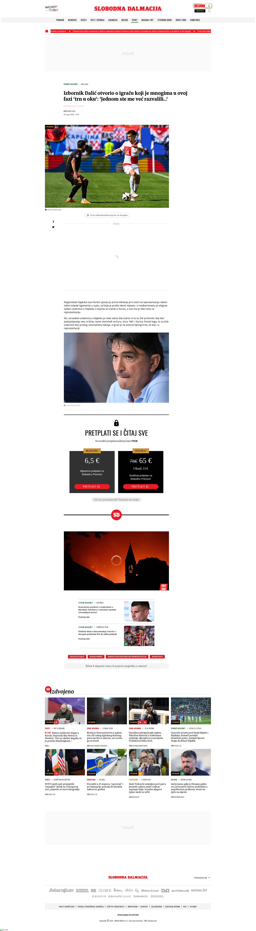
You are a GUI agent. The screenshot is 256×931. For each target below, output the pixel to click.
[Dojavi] (51, 8)
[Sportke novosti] (94, 890)
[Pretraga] (209, 11)
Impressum (132, 906)
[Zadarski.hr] (140, 896)
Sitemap (193, 906)
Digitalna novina (172, 906)
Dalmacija (112, 20)
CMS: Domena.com (150, 920)
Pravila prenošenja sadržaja (91, 906)
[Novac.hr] (199, 890)
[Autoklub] (180, 890)
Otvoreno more (165, 20)
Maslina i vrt (147, 20)
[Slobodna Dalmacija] (128, 8)
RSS (185, 906)
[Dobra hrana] (150, 890)
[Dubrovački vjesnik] (119, 896)
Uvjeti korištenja (66, 906)
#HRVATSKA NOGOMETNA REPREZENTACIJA (127, 657)
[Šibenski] (157, 896)
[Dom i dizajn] (165, 890)
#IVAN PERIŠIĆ (96, 657)
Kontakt (144, 906)
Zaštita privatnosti (116, 906)
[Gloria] (129, 890)
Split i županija (97, 20)
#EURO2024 (157, 657)
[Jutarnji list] (61, 890)
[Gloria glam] (137, 890)
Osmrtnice (195, 20)
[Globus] (105, 890)
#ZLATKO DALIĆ (77, 657)
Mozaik (124, 20)
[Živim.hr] (118, 890)
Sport (134, 20)
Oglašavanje (156, 906)
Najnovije (72, 20)
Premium (60, 20)
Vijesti (84, 20)
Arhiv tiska (181, 20)
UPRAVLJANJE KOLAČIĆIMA (128, 915)
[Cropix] (99, 896)
